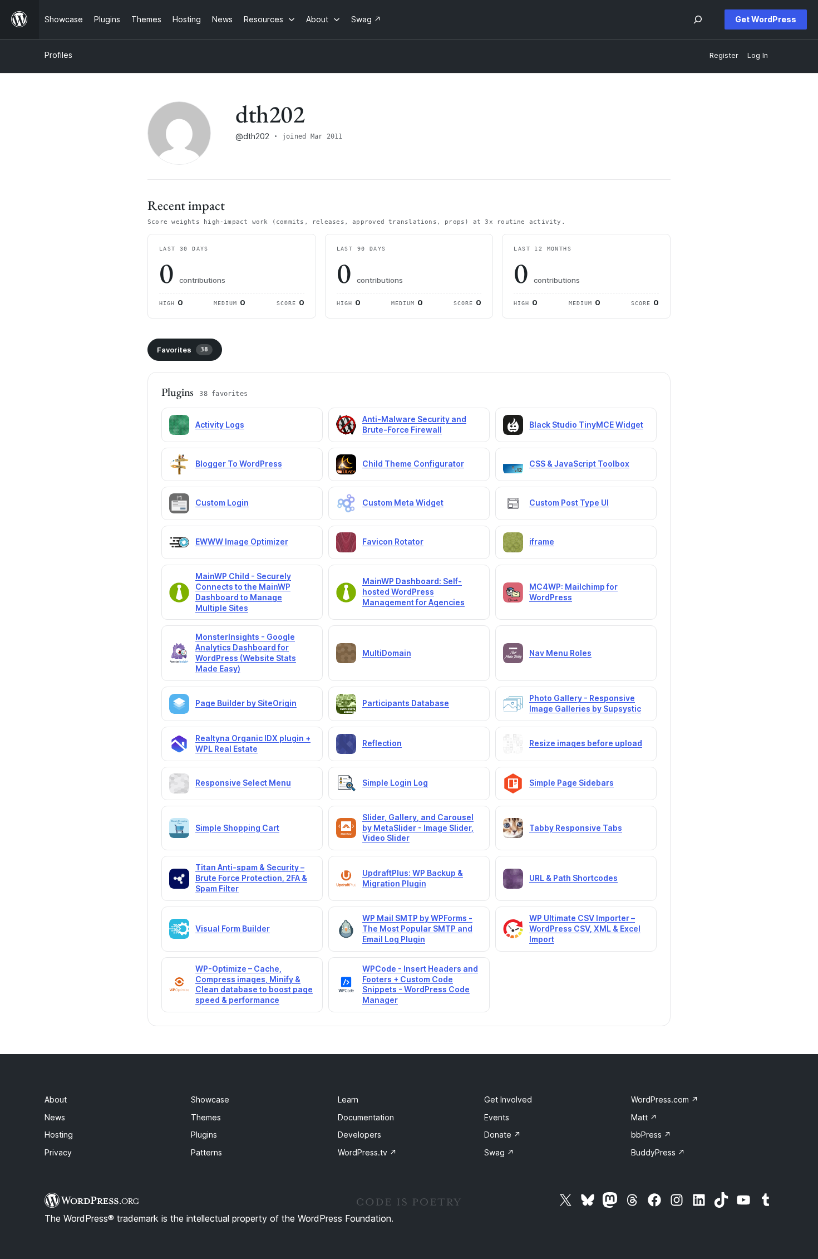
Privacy (58, 1152)
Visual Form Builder (232, 928)
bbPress (651, 1134)
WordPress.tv (367, 1152)
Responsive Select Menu (243, 782)
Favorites (182, 349)
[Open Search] (697, 19)
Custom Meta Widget (403, 502)
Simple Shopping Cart (237, 827)
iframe (541, 541)
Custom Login (222, 502)
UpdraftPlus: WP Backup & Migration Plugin (412, 878)
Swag (499, 1152)
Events (496, 1117)
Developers (359, 1134)
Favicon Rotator (392, 541)
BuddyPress (658, 1152)
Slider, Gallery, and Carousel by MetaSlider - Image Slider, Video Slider (418, 827)
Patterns (206, 1152)
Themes (206, 1117)
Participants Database (405, 703)
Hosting (59, 1134)
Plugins (204, 1134)
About (56, 1099)
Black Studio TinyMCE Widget (586, 424)
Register (723, 55)
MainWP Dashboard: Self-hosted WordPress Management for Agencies (413, 591)
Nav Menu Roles (560, 653)
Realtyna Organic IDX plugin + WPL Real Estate (253, 743)
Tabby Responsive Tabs (575, 827)
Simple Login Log (395, 782)
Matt (644, 1117)
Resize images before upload (585, 743)
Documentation (366, 1117)
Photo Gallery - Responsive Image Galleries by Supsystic (585, 703)
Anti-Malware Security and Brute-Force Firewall (414, 424)
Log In (757, 55)
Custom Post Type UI (569, 502)
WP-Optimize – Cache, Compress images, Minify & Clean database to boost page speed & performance (254, 984)
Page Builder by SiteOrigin (246, 703)
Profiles (58, 55)
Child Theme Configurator (413, 463)
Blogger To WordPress (238, 463)
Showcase (210, 1099)
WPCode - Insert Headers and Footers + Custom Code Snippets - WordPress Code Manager (420, 984)
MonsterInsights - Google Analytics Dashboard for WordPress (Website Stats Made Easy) (245, 652)
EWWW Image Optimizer (241, 541)
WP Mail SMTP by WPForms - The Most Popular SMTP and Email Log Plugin (417, 928)
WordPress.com (664, 1099)
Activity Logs (219, 424)
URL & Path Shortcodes (573, 878)
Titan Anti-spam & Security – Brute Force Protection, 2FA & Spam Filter (251, 878)
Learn (348, 1099)
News (55, 1117)
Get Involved (508, 1099)
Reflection (382, 743)
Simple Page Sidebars (571, 782)
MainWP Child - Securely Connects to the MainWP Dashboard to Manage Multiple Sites (243, 592)
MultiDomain (386, 653)
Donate (502, 1134)
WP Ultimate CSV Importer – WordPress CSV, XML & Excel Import (584, 928)
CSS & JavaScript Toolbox (579, 463)
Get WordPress (765, 19)
